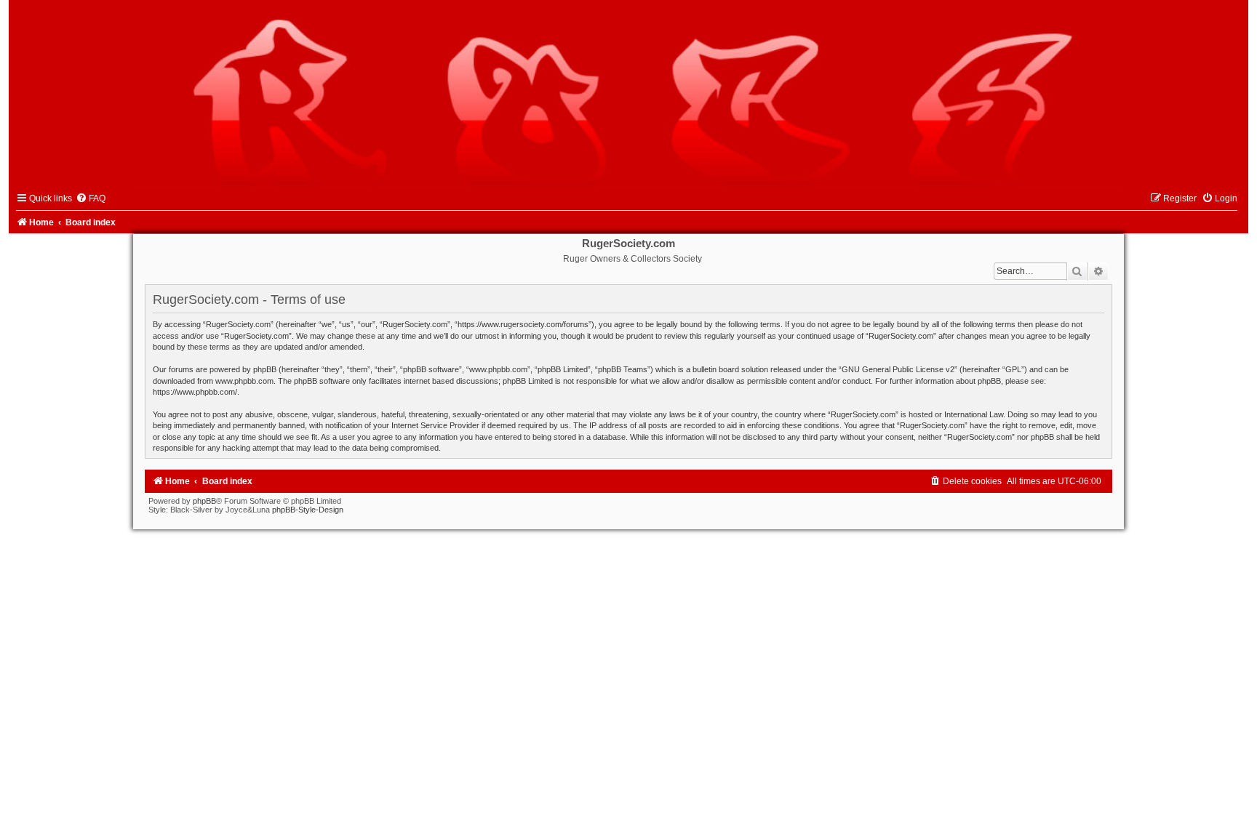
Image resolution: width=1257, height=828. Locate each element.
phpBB (204, 501)
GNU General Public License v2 (898, 369)
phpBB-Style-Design (307, 509)
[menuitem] (90, 198)
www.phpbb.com (244, 381)
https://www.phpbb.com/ (195, 391)
